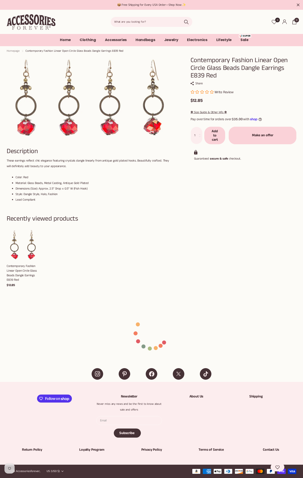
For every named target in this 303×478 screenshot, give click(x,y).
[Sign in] (284, 22)
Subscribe (127, 433)
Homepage (13, 51)
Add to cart (215, 135)
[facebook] (151, 374)
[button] (277, 467)
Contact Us (271, 449)
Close (298, 5)
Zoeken (186, 22)
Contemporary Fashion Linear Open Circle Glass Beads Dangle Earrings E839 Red (22, 273)
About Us (196, 396)
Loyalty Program (91, 449)
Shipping (256, 396)
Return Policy (32, 449)
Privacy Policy (151, 449)
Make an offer (262, 135)
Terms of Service (211, 449)
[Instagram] (97, 374)
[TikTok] (205, 374)
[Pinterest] (124, 374)
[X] (178, 374)
